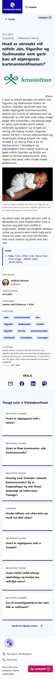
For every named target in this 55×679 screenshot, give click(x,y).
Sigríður (8, 331)
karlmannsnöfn (22, 317)
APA (13, 365)
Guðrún (40, 324)
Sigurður (8, 324)
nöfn (6, 317)
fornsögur (43, 337)
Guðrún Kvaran (19, 280)
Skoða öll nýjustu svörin (24, 625)
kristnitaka (26, 337)
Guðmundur (25, 324)
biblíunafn (9, 337)
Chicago (5, 365)
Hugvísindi (8, 38)
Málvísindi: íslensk (29, 38)
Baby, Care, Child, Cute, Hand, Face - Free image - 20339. (28, 257)
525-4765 (12, 659)
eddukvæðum (10, 149)
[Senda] (10, 383)
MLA (18, 365)
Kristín (21, 331)
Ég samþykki (39, 668)
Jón (37, 317)
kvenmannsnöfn (39, 331)
